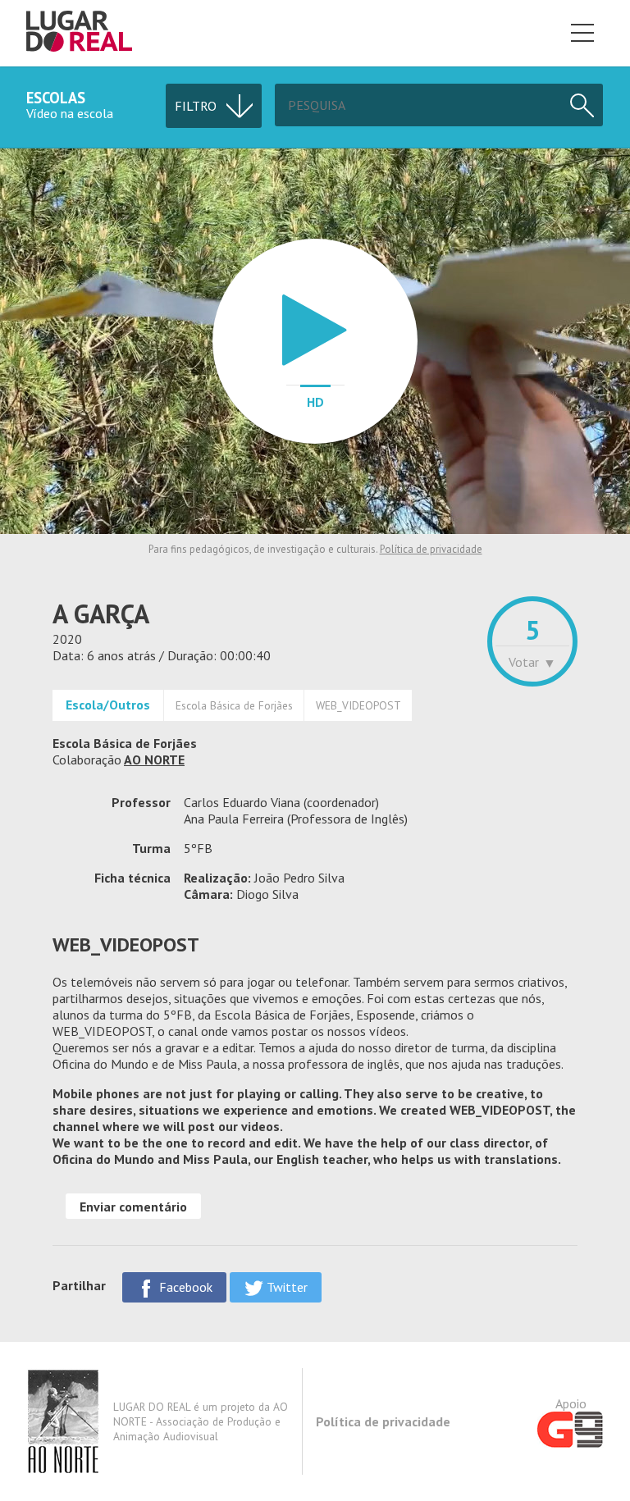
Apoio (571, 1403)
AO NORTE (154, 759)
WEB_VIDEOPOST (358, 705)
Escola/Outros (108, 704)
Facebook (184, 1287)
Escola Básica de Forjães (234, 705)
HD (315, 402)
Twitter (285, 1287)
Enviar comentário (133, 1206)
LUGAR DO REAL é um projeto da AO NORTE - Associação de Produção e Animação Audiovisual (200, 1421)
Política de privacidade (431, 549)
